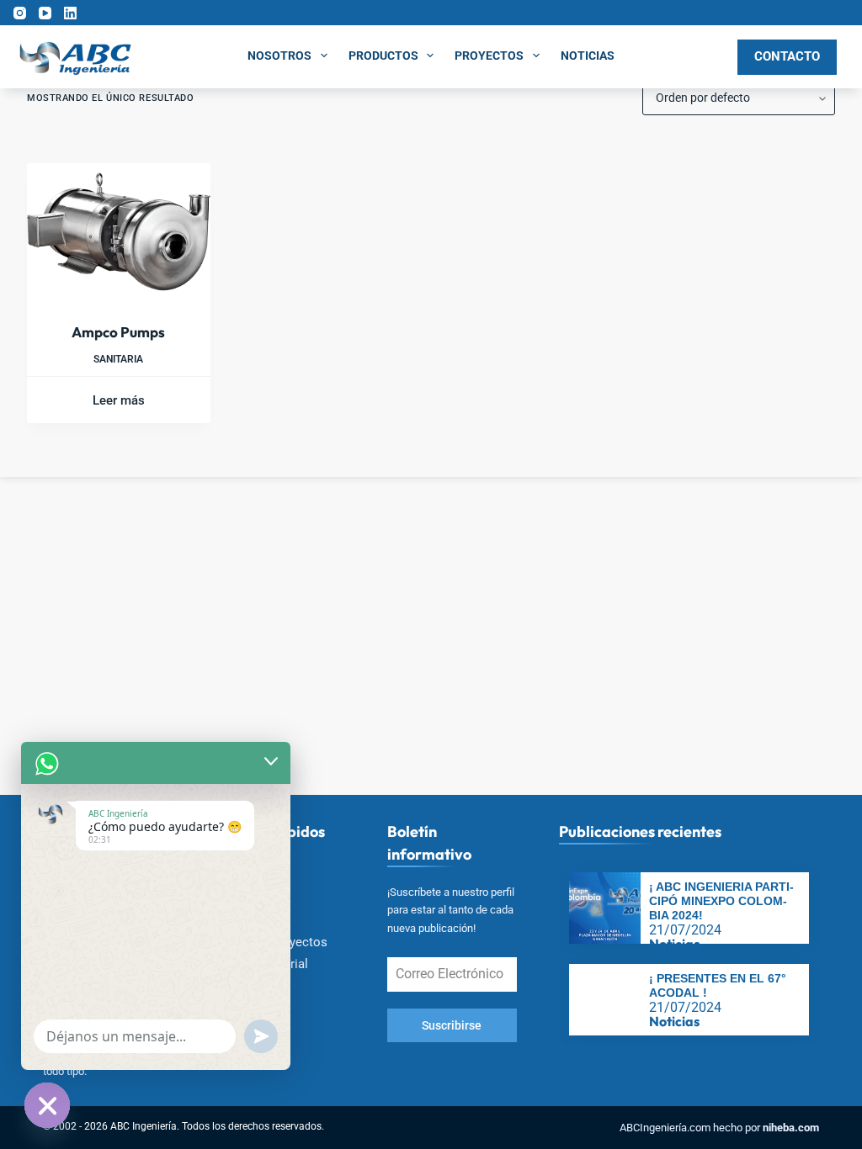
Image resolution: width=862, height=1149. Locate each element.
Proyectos (489, 55)
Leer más (119, 400)
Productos (383, 55)
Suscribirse (452, 1025)
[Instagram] (19, 13)
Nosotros (279, 55)
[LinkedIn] (70, 13)
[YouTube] (45, 13)
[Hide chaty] (47, 1105)
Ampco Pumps (118, 332)
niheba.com (791, 1127)
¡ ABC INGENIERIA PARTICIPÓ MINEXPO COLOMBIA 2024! (721, 901)
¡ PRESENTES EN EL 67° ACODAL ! (717, 985)
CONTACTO (787, 56)
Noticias (588, 55)
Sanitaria (118, 359)
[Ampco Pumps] (118, 231)
